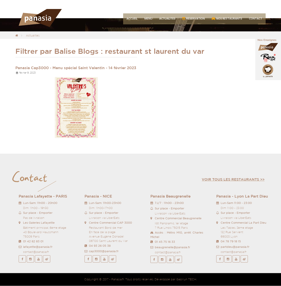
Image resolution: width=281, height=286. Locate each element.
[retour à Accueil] (16, 35)
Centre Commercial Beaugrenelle (178, 218)
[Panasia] (47, 18)
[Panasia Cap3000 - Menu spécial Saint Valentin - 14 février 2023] (76, 107)
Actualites (33, 35)
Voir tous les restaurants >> (233, 179)
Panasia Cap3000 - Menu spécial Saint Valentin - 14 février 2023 (75, 68)
